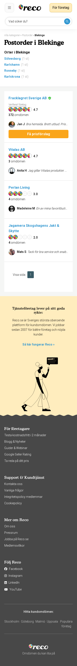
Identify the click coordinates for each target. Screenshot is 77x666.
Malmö (40, 621)
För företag (60, 8)
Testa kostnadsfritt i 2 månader (25, 435)
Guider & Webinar (15, 448)
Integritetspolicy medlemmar (23, 496)
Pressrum (11, 532)
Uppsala (52, 621)
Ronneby (10, 70)
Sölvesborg (12, 58)
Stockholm (11, 621)
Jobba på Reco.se (16, 539)
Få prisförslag (38, 134)
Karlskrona (12, 76)
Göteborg (27, 621)
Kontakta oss (13, 484)
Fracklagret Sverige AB (28, 98)
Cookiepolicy (13, 503)
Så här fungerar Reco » (38, 344)
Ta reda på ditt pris (16, 461)
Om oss (9, 526)
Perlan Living (19, 187)
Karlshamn (12, 64)
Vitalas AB (17, 150)
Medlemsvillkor (14, 545)
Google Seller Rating (17, 454)
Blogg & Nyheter (15, 441)
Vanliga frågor (14, 490)
